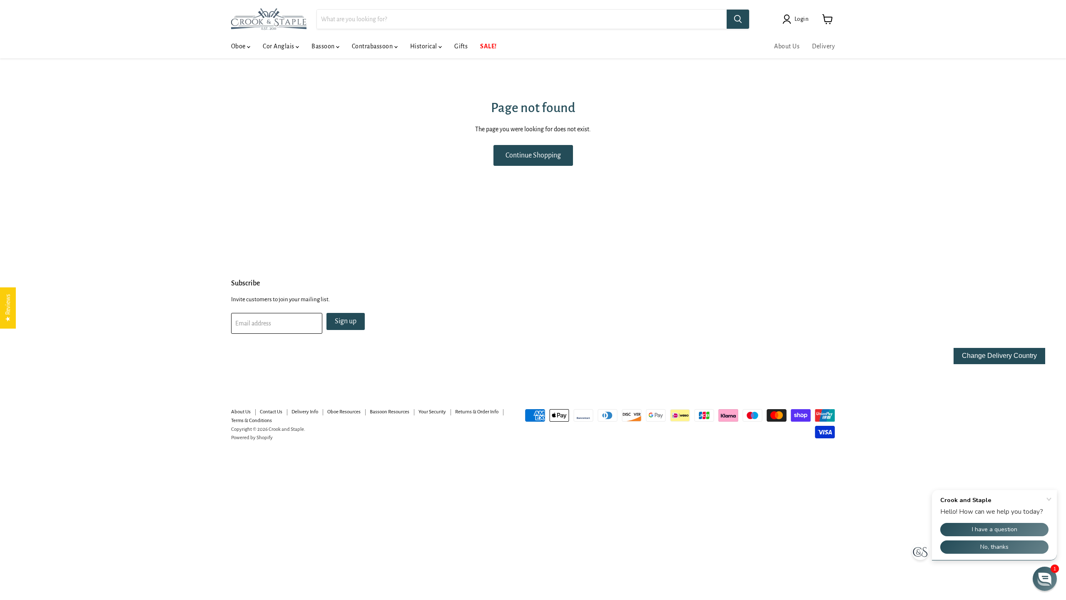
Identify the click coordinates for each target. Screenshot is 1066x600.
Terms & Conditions (251, 420)
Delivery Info (304, 412)
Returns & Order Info (476, 412)
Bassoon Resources (389, 412)
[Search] (738, 19)
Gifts (461, 46)
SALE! (488, 46)
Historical (424, 46)
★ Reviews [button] (8, 308)
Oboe (239, 46)
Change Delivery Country (999, 355)
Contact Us (271, 412)
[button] (1045, 579)
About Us (787, 46)
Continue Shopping (533, 155)
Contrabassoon (373, 46)
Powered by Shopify (252, 437)
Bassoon (323, 46)
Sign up (345, 321)
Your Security (432, 412)
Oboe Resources (344, 412)
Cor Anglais (279, 46)
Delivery (823, 46)
